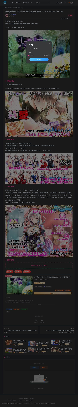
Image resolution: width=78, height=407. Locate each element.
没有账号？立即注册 (33, 48)
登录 (40, 59)
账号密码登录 (47, 55)
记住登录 (32, 55)
